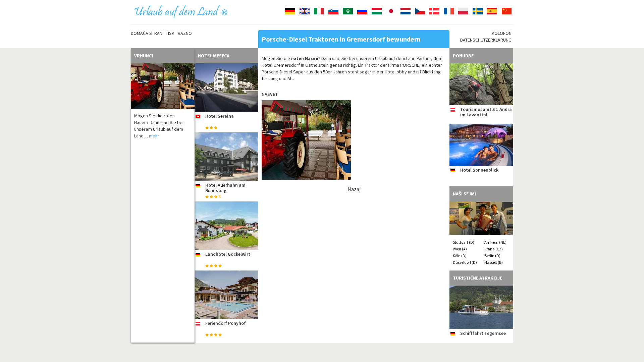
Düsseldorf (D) (465, 262)
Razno (185, 33)
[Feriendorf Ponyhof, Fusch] (226, 294)
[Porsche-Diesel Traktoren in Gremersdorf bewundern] (163, 86)
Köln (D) (460, 255)
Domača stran (146, 33)
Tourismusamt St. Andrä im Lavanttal (486, 111)
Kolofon (502, 33)
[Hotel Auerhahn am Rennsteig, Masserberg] (226, 156)
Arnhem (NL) (495, 242)
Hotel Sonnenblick (479, 170)
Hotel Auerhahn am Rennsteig (225, 187)
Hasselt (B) (493, 262)
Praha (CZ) (493, 248)
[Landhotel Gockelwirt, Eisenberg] (226, 225)
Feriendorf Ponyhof (225, 323)
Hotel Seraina (219, 116)
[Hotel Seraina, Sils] (226, 87)
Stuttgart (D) (463, 242)
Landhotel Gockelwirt (227, 254)
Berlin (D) (492, 255)
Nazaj (354, 189)
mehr (154, 136)
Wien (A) (460, 248)
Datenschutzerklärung (486, 40)
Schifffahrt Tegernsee (483, 333)
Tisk (170, 33)
